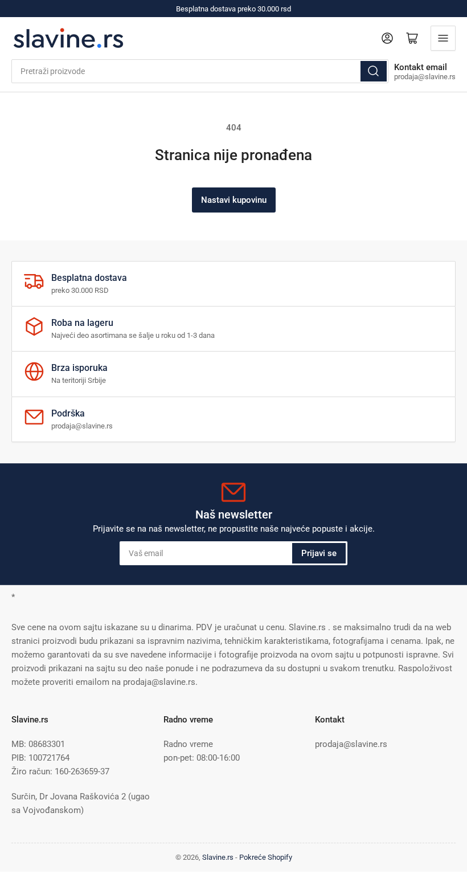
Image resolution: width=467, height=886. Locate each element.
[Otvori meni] (443, 38)
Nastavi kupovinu (234, 200)
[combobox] (199, 71)
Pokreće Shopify (265, 857)
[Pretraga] (373, 71)
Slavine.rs (217, 857)
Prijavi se (319, 553)
